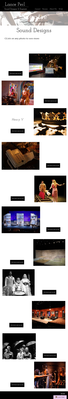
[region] (47, 66)
